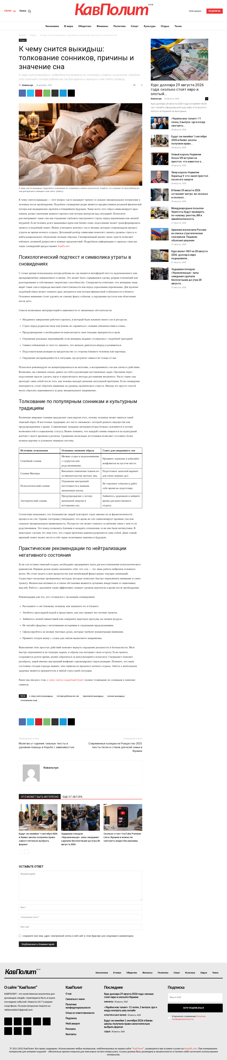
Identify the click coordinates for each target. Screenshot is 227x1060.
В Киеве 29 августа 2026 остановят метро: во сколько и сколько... (189, 194)
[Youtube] (27, 1031)
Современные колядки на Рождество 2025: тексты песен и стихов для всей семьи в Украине (115, 747)
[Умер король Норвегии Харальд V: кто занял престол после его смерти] (159, 177)
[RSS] (37, 1021)
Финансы (109, 1002)
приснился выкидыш (93, 696)
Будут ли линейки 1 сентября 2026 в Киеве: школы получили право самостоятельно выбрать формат (128, 1024)
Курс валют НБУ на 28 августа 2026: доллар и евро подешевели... (189, 255)
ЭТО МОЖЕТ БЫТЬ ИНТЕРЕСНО (40, 796)
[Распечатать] (55, 93)
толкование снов (28, 700)
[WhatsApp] (46, 93)
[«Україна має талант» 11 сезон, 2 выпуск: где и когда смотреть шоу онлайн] (159, 123)
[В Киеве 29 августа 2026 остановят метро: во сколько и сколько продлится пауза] (159, 195)
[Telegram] (63, 93)
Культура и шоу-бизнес (115, 1015)
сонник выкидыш (115, 696)
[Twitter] (30, 93)
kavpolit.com (190, 1048)
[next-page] (26, 851)
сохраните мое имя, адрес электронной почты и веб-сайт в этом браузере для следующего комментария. (78, 936)
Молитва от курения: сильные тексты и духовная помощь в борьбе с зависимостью (46, 745)
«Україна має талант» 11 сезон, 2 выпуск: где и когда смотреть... (188, 122)
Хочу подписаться (193, 1008)
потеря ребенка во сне (68, 696)
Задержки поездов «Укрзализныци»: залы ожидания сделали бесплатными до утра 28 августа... (186, 276)
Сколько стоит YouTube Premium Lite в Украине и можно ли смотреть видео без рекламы (122, 837)
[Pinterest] (38, 93)
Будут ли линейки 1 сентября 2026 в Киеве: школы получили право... (189, 140)
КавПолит (63, 246)
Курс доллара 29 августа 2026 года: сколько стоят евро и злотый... (177, 89)
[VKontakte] (18, 1031)
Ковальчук (27, 85)
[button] (26, 11)
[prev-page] (21, 851)
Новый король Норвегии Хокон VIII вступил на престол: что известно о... (187, 158)
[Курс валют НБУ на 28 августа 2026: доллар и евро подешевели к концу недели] (159, 255)
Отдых (33, 35)
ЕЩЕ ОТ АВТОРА (72, 796)
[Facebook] (22, 93)
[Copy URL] (71, 93)
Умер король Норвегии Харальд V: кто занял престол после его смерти (189, 176)
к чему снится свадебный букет (65, 679)
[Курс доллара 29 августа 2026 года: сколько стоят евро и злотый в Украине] (179, 59)
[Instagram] (18, 1021)
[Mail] (27, 1021)
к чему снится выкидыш (41, 696)
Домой (22, 35)
